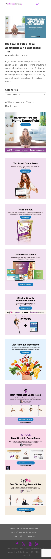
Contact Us (31, 536)
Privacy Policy (18, 536)
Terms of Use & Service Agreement (24, 532)
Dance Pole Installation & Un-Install (24, 528)
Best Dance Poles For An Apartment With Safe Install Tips (23, 47)
